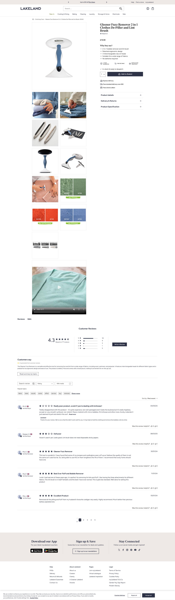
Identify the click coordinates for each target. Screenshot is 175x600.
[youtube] (135, 550)
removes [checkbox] (67, 393)
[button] (69, 2)
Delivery (52, 573)
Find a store (140, 2)
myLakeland (149, 2)
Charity (72, 576)
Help (132, 2)
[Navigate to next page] (87, 521)
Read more (72, 414)
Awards (72, 583)
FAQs (51, 570)
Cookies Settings (120, 595)
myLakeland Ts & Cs (116, 580)
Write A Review (120, 344)
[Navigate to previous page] (87, 518)
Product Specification (110, 107)
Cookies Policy (114, 576)
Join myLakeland (95, 570)
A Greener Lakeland (76, 580)
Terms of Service (115, 570)
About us (73, 570)
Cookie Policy (34, 598)
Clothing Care (39, 19)
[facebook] (123, 550)
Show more (76, 393)
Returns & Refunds (56, 576)
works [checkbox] (40, 393)
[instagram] (127, 550)
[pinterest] (131, 550)
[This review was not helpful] (155, 426)
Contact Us (54, 583)
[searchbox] (25, 383)
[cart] (152, 8)
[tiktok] (139, 550)
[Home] (33, 19)
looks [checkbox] (26, 393)
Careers (72, 573)
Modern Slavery (114, 586)
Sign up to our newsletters (87, 551)
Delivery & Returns (108, 101)
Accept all (148, 595)
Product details (107, 95)
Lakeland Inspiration (96, 576)
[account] (147, 8)
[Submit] (121, 8)
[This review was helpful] (151, 426)
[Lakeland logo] (31, 8)
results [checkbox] (33, 393)
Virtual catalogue (95, 573)
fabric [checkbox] (20, 393)
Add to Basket (126, 74)
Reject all (134, 595)
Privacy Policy (114, 573)
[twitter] (119, 550)
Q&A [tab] (29, 319)
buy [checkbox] (60, 393)
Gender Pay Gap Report (117, 583)
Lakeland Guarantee (56, 580)
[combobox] (93, 8)
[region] (87, 595)
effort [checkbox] (47, 393)
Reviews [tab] (21, 319)
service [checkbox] (53, 393)
